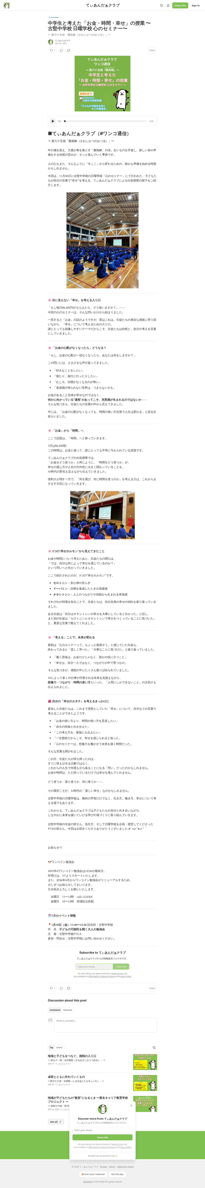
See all (54, 1121)
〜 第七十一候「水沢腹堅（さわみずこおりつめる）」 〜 (76, 1060)
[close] (131, 1105)
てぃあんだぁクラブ (62, 40)
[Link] (43, 133)
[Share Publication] (168, 5)
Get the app (117, 1174)
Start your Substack (94, 1174)
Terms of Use (117, 1144)
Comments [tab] (55, 1010)
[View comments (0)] (61, 50)
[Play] (53, 121)
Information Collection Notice (101, 1147)
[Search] (161, 5)
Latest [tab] (59, 1047)
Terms (112, 1166)
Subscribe (180, 5)
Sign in (196, 5)
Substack (87, 1181)
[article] (102, 1062)
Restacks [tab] (67, 1010)
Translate (54, 17)
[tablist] (61, 1010)
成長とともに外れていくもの (66, 1077)
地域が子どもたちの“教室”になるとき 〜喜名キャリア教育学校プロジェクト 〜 (88, 1099)
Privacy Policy (125, 1147)
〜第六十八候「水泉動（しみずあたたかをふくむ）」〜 (76, 1080)
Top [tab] (51, 1047)
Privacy (103, 1166)
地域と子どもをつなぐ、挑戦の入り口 (72, 1056)
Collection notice (125, 1166)
